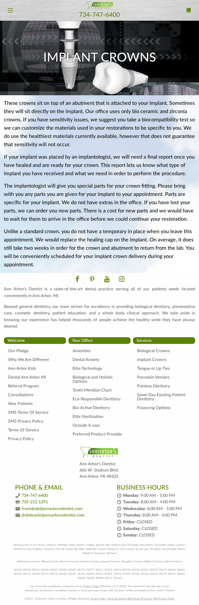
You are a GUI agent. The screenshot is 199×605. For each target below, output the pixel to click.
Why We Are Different (28, 360)
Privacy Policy (21, 439)
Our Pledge (18, 351)
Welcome (16, 340)
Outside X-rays (86, 425)
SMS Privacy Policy (25, 421)
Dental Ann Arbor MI (27, 377)
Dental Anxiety (86, 360)
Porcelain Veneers (153, 377)
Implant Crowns (151, 360)
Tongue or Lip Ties (153, 368)
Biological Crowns (153, 351)
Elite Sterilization (88, 417)
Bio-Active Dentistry (91, 408)
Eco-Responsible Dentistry (96, 399)
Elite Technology (87, 368)
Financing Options (153, 408)
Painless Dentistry (153, 386)
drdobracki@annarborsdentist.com (53, 515)
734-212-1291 (35, 502)
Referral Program (23, 386)
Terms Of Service (23, 430)
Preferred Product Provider (97, 434)
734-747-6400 (99, 15)
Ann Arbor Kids (22, 368)
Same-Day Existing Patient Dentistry (161, 397)
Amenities (82, 351)
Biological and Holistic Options (93, 379)
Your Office (82, 340)
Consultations (20, 395)
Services (144, 340)
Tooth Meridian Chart (92, 390)
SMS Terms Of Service (28, 412)
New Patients (20, 404)
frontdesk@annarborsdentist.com (52, 509)
